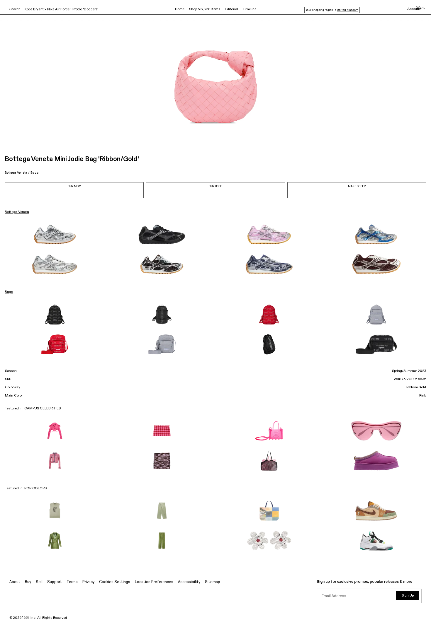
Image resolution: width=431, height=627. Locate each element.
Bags (34, 172)
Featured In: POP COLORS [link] (26, 488)
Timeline (249, 9)
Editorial (231, 9)
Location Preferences (154, 582)
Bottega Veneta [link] (17, 212)
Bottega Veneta (16, 172)
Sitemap (212, 582)
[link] (55, 234)
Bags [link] (9, 292)
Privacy (88, 582)
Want (420, 8)
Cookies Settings (114, 582)
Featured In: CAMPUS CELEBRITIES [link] (33, 408)
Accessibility (189, 582)
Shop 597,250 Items (204, 9)
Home (179, 9)
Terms (72, 582)
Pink (422, 395)
